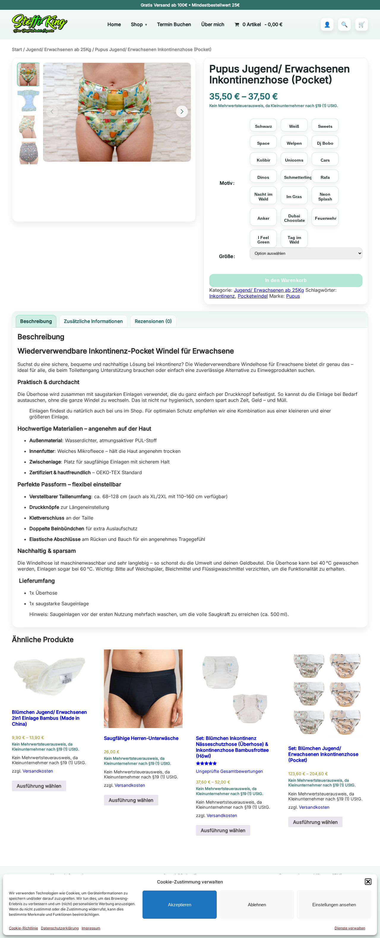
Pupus (293, 296)
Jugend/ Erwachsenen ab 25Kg (58, 49)
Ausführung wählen (39, 786)
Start (17, 49)
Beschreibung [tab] (36, 321)
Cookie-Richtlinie (23, 928)
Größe (226, 256)
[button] (368, 882)
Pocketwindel (253, 296)
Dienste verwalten (350, 928)
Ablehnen (257, 904)
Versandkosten (38, 770)
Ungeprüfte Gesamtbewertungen (229, 771)
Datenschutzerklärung (60, 928)
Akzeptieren (179, 904)
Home (114, 24)
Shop (137, 24)
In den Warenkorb (286, 280)
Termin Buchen (174, 24)
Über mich (212, 24)
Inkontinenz (222, 296)
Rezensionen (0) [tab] (153, 321)
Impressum (91, 928)
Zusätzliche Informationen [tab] (93, 321)
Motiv (226, 183)
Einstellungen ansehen (334, 904)
